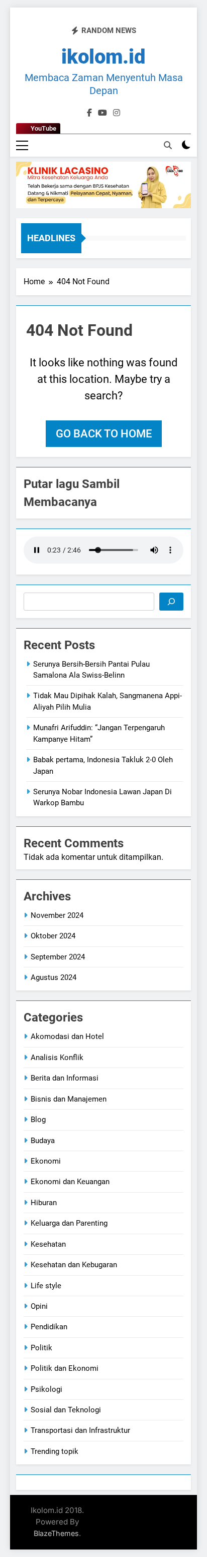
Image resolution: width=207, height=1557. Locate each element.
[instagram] (116, 113)
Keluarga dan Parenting (69, 1223)
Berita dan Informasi (64, 1078)
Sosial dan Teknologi (66, 1409)
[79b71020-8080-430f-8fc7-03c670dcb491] (103, 185)
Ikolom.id (103, 57)
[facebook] (89, 113)
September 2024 (58, 956)
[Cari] (171, 602)
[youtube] (102, 113)
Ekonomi (46, 1161)
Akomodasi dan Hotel (67, 1036)
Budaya (43, 1140)
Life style (46, 1285)
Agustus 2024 (53, 977)
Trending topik (54, 1451)
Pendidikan (49, 1326)
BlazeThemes (56, 1533)
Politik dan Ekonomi (64, 1368)
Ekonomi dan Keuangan (70, 1181)
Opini (39, 1306)
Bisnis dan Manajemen (69, 1099)
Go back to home (104, 433)
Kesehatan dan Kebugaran (74, 1264)
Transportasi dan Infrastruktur (80, 1430)
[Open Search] (168, 145)
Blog (38, 1119)
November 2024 (57, 915)
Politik (41, 1347)
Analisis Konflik (57, 1057)
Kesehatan (48, 1244)
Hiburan (44, 1202)
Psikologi (46, 1389)
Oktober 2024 (53, 935)
